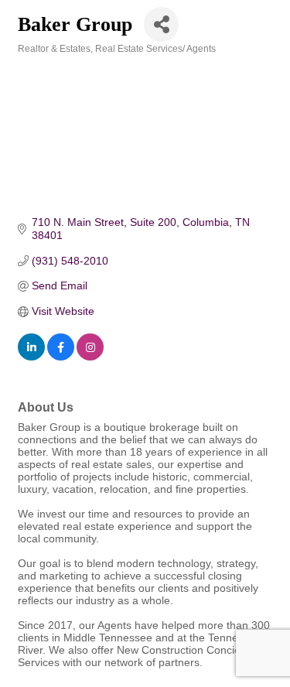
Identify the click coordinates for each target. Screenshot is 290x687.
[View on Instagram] (90, 356)
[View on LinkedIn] (31, 356)
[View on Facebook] (60, 356)
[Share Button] (161, 24)
